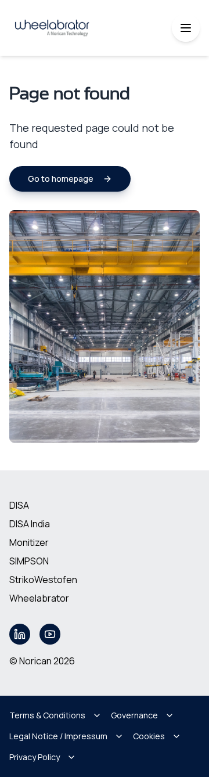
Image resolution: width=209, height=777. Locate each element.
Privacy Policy (34, 756)
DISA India (29, 523)
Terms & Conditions (47, 715)
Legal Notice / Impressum (58, 736)
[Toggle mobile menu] (186, 28)
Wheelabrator (39, 598)
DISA (19, 505)
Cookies (149, 736)
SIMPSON (29, 561)
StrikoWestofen (43, 579)
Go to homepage (60, 178)
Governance (134, 715)
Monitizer (29, 542)
